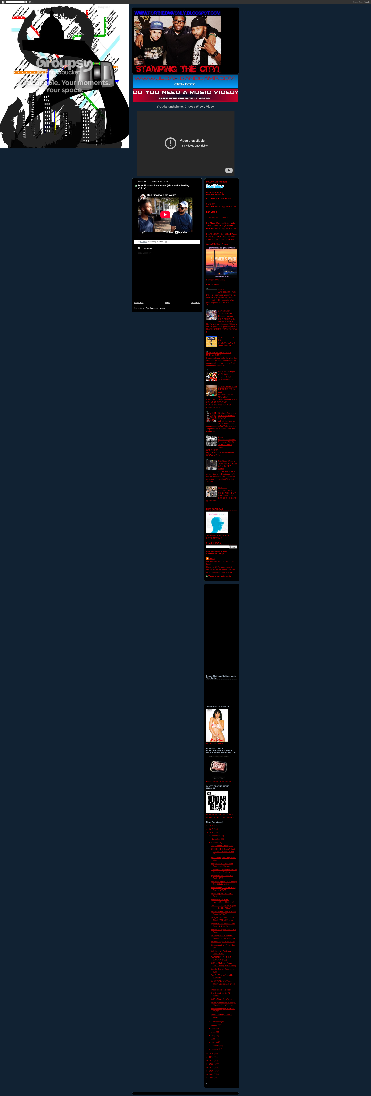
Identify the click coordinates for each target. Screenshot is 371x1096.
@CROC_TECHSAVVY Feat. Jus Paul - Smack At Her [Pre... (223, 851)
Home (167, 303)
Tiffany (212, 559)
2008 (211, 1078)
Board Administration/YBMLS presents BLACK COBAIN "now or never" (227, 442)
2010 (211, 1071)
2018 (211, 826)
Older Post (195, 303)
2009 (211, 1074)
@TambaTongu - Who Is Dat (223, 942)
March (214, 1042)
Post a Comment (144, 253)
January (215, 1049)
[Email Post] (165, 242)
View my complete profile (219, 576)
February (215, 1046)
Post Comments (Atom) (155, 308)
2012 (211, 1064)
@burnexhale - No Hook (221, 990)
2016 (211, 833)
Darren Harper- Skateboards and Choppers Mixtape (225, 313)
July (213, 1029)
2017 (211, 829)
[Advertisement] (167, 279)
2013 (211, 1060)
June (213, 1032)
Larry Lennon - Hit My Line (222, 846)
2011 (211, 1067)
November (216, 839)
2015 (211, 1054)
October (215, 843)
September (216, 1022)
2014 (211, 1057)
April (213, 1039)
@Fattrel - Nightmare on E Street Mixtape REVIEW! (227, 415)
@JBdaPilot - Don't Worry (221, 999)
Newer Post (138, 303)
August (214, 1025)
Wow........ (222, 488)
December (216, 836)
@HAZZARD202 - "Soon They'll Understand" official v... (223, 983)
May (213, 1036)
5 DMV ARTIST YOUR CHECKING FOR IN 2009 (227, 389)
